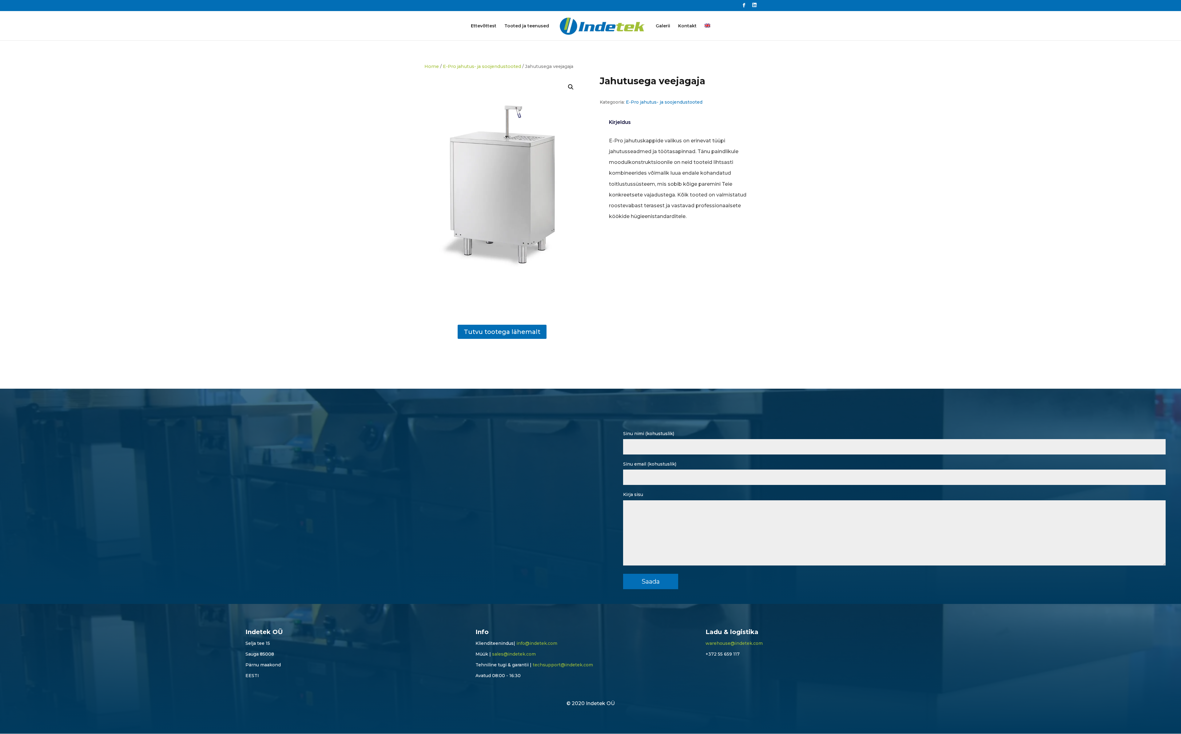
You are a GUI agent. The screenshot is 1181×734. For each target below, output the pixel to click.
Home (431, 66)
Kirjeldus (620, 122)
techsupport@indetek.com (563, 665)
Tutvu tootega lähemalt (502, 331)
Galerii (663, 26)
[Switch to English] (707, 32)
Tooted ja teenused (526, 26)
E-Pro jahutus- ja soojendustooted (482, 66)
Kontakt (687, 26)
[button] (570, 87)
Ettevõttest (483, 26)
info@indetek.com (536, 643)
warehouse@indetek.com (734, 643)
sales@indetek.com (514, 654)
